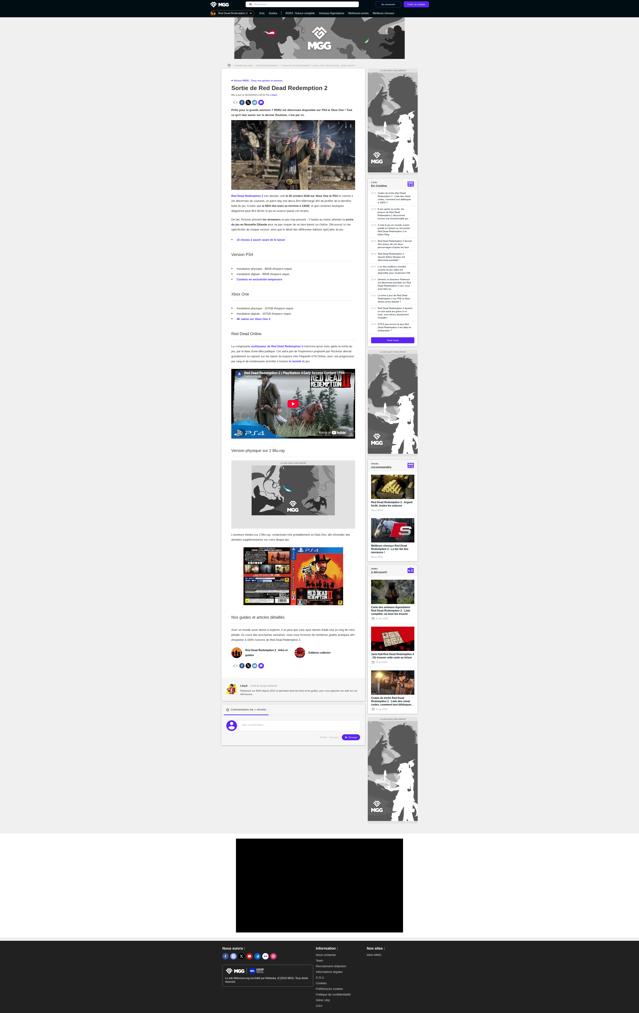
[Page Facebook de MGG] (225, 956)
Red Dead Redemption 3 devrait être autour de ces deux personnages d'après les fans (395, 244)
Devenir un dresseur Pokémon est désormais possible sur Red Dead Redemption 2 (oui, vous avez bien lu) (394, 284)
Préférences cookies (329, 989)
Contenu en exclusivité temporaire (259, 279)
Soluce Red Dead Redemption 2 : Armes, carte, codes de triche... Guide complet (318, 65)
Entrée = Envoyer (329, 737)
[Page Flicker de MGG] (265, 956)
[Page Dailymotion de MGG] (257, 956)
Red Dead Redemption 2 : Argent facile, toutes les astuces (392, 504)
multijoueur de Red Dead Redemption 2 (277, 346)
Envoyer (352, 737)
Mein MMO (374, 955)
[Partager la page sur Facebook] (242, 102)
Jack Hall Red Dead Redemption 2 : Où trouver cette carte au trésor (392, 656)
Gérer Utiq (323, 1000)
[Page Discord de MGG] (233, 956)
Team (319, 960)
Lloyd (273, 95)
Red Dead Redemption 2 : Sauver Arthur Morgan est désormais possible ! (391, 256)
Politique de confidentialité (333, 994)
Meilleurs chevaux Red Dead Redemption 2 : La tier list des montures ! (389, 549)
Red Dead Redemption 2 (267, 65)
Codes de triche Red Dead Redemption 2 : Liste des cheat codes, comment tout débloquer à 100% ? (394, 198)
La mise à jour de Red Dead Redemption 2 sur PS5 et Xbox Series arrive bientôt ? (394, 298)
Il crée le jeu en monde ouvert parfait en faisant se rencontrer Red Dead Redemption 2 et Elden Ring (394, 230)
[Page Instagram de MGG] (273, 956)
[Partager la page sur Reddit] (254, 102)
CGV (319, 1006)
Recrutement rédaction (331, 966)
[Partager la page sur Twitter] (248, 102)
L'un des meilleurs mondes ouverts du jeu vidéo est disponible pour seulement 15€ (394, 269)
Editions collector (320, 652)
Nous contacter (326, 955)
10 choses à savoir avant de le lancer (261, 239)
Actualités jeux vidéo (243, 65)
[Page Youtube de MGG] (249, 956)
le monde (295, 361)
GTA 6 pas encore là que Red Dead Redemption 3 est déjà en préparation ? (394, 327)
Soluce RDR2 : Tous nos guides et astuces (258, 80)
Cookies (321, 983)
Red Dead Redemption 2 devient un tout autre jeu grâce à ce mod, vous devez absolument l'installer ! (395, 313)
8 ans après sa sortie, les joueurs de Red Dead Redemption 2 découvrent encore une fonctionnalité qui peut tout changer (393, 214)
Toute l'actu (393, 340)
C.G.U (320, 977)
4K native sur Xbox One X (253, 319)
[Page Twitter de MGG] (241, 956)
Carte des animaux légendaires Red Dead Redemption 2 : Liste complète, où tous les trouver (390, 610)
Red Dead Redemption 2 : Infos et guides (266, 653)
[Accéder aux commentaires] (261, 102)
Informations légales (329, 972)
